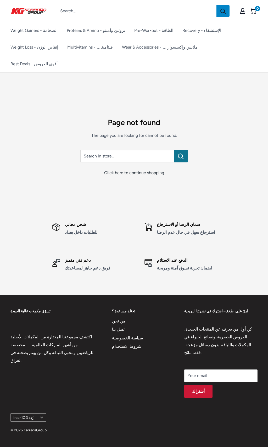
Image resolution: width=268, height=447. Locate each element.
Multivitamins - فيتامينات (90, 47)
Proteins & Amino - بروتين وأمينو (96, 30)
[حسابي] (242, 11)
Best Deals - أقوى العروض (34, 63)
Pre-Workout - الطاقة (153, 30)
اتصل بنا (119, 329)
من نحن (118, 321)
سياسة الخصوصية (127, 338)
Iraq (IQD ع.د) (24, 417)
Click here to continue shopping (134, 172)
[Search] (223, 11)
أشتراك (198, 391)
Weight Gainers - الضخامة (34, 30)
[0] (253, 11)
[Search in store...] (181, 156)
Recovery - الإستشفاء (201, 30)
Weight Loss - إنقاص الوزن (34, 47)
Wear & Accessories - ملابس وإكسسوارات (160, 47)
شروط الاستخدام (126, 346)
